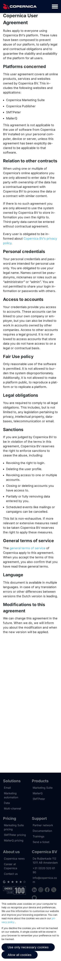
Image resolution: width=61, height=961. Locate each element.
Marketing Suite (43, 787)
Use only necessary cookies (28, 947)
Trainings (38, 836)
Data (7, 803)
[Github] (34, 898)
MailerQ (38, 793)
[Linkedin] (35, 890)
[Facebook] (48, 890)
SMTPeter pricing (15, 835)
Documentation (42, 830)
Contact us (11, 873)
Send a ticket (41, 842)
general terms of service (27, 548)
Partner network (43, 825)
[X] (53, 890)
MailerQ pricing (13, 840)
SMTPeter (39, 799)
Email (7, 787)
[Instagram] (41, 890)
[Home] (20, 6)
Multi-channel (12, 808)
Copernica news (14, 858)
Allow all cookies (20, 955)
